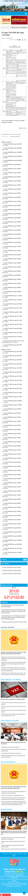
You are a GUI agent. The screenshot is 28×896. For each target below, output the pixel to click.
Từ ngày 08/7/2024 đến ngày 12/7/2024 (12, 458)
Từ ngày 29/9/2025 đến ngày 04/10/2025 (12, 291)
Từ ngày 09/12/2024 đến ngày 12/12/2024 (12, 368)
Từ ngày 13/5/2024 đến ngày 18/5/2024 (12, 491)
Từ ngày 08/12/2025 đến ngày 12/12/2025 (12, 332)
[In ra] (22, 39)
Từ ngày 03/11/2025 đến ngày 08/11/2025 (12, 312)
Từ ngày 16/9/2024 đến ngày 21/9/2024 (12, 417)
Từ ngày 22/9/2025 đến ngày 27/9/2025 (12, 287)
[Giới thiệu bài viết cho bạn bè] (20, 39)
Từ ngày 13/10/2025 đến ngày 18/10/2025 (12, 299)
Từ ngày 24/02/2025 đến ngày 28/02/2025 (12, 160)
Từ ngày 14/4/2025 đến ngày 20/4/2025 (12, 189)
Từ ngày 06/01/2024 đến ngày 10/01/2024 (12, 351)
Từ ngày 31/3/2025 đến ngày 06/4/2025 (12, 181)
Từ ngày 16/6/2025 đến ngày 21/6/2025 (12, 226)
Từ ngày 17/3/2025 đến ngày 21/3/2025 (12, 172)
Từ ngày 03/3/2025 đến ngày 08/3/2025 (12, 164)
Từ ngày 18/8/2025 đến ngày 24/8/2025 (12, 267)
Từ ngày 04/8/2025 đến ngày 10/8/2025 (12, 258)
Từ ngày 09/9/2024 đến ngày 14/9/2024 (12, 421)
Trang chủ (5, 854)
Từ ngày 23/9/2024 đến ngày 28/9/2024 (12, 413)
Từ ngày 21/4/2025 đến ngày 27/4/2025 (12, 193)
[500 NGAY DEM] (14, 20)
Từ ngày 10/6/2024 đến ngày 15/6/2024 (12, 474)
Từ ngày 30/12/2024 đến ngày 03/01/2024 (12, 355)
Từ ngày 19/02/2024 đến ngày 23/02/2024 (12, 536)
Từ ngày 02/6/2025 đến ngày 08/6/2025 (12, 217)
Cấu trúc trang (12, 854)
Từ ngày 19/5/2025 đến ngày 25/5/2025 (12, 209)
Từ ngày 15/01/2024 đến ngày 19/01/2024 (12, 552)
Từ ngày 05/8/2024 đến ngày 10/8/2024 (12, 441)
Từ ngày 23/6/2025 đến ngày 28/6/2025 (12, 230)
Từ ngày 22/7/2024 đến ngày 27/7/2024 (12, 450)
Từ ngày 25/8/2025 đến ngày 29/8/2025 (12, 271)
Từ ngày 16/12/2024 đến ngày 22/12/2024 (12, 364)
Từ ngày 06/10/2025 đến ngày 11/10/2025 (12, 295)
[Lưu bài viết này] (25, 39)
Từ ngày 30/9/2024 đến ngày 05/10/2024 (12, 409)
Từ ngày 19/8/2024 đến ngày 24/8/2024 (12, 433)
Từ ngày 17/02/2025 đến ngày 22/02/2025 (12, 156)
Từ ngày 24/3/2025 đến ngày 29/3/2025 (12, 176)
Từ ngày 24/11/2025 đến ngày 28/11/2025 (12, 324)
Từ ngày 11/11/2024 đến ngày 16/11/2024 (12, 384)
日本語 (11, 1)
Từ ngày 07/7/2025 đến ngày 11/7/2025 (12, 246)
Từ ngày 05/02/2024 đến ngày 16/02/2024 (12, 540)
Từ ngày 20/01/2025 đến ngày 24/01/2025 (12, 144)
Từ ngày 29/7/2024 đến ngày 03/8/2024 (12, 446)
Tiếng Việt (21, 1)
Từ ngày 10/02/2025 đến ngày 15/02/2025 (12, 152)
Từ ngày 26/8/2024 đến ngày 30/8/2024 (12, 429)
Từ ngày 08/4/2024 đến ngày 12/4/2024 (12, 511)
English (6, 1)
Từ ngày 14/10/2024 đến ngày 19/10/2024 (12, 400)
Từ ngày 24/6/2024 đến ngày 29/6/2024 (12, 466)
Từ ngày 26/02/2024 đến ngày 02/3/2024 (12, 532)
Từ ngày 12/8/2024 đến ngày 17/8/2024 (12, 437)
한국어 (15, 1)
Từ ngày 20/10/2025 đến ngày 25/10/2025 (12, 304)
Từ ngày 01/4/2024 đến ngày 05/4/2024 (12, 515)
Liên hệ (20, 854)
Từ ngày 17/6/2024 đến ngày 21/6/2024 (12, 470)
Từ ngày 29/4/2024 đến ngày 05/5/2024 (12, 499)
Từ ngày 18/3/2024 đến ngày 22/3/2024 (12, 519)
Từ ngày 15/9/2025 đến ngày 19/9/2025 (12, 283)
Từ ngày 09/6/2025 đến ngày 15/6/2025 (12, 222)
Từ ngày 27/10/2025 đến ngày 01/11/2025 (12, 308)
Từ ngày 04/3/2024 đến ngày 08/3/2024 (12, 528)
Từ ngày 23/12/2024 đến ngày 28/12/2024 (12, 359)
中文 (26, 1)
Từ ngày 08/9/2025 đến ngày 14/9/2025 (12, 279)
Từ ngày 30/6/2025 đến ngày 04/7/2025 (12, 238)
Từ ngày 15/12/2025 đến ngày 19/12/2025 (12, 336)
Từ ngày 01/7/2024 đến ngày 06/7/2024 (12, 462)
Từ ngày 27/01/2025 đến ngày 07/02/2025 (12, 148)
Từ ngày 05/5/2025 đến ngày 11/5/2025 (12, 201)
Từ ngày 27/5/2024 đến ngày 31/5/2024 (12, 482)
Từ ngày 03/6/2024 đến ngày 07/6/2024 (12, 478)
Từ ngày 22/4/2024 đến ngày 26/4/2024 (12, 503)
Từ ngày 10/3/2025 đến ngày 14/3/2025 (12, 168)
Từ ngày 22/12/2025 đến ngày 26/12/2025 (12, 345)
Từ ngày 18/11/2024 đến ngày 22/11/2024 (12, 380)
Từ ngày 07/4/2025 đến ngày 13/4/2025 (12, 185)
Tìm (25, 559)
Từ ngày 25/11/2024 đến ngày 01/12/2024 (12, 376)
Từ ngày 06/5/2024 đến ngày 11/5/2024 (12, 495)
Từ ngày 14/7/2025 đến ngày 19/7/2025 (12, 250)
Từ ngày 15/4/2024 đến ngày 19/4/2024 (12, 507)
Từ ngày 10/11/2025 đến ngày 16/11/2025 (12, 316)
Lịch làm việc (5, 563)
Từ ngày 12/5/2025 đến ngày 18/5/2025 (12, 205)
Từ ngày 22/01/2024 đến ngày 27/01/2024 (12, 548)
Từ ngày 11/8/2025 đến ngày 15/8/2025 (12, 263)
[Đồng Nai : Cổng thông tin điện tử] (14, 3)
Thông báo (4, 602)
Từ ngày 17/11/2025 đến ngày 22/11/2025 (12, 320)
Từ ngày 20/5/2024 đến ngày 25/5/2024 (12, 487)
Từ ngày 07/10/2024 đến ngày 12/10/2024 (12, 405)
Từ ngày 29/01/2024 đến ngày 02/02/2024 (12, 544)
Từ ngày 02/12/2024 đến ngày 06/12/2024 (12, 372)
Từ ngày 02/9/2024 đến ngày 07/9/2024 (12, 425)
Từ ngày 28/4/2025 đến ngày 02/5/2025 (12, 197)
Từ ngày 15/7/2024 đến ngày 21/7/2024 (12, 454)
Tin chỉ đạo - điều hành (7, 627)
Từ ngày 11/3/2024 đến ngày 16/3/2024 (12, 523)
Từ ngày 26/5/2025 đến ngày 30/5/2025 (12, 213)
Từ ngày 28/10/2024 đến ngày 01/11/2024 (12, 392)
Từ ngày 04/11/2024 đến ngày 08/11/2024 (12, 388)
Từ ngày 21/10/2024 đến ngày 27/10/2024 (12, 396)
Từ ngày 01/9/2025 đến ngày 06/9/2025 (12, 275)
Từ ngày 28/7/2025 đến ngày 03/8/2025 (12, 254)
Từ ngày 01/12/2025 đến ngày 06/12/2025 (12, 328)
